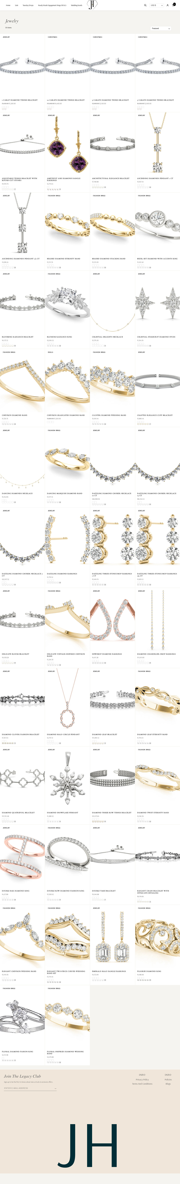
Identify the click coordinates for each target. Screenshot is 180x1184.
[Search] (145, 5)
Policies (168, 1079)
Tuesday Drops (28, 5)
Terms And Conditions (142, 1083)
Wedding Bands (76, 5)
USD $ (153, 5)
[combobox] (156, 5)
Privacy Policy (142, 1079)
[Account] (167, 5)
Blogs (168, 1083)
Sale (16, 5)
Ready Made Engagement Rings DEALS (52, 5)
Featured (155, 28)
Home (8, 5)
